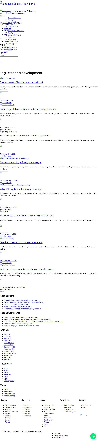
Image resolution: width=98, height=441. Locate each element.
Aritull (6, 368)
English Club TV (9, 48)
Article (6, 370)
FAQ (84, 407)
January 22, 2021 (11, 234)
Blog (5, 52)
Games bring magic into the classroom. (24, 317)
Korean (7, 418)
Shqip (6, 377)
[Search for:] (9, 16)
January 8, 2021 (19, 287)
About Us (7, 29)
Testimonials (48, 420)
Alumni (46, 422)
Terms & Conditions (61, 435)
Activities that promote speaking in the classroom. (27, 269)
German (8, 416)
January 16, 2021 (11, 261)
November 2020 (9, 349)
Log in (10, 50)
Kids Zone (7, 45)
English (6, 372)
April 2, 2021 (9, 101)
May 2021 (7, 336)
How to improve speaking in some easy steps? (24, 135)
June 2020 (7, 359)
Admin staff (12, 39)
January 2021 (8, 345)
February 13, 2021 (11, 181)
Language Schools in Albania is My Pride (24, 326)
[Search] (1, 38)
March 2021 (8, 341)
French (7, 422)
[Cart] (1, 40)
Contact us (87, 405)
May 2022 (7, 334)
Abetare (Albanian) (11, 411)
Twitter (27, 409)
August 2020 (8, 355)
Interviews (7, 374)
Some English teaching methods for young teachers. (28, 109)
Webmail (57, 433)
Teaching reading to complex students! (21, 242)
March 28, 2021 (10, 127)
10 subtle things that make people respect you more (22, 300)
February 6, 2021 (11, 207)
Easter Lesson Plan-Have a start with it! (21, 82)
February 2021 (9, 343)
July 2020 (7, 357)
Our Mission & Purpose (16, 31)
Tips (5, 379)
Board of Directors (14, 35)
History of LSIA (49, 409)
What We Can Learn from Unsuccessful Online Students (30, 319)
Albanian (8, 409)
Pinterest (27, 416)
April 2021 (7, 338)
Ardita (2, 101)
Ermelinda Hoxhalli (7, 287)
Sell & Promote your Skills (69, 406)
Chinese (8, 420)
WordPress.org (9, 396)
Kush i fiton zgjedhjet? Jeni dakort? (16, 304)
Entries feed (8, 391)
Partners (47, 424)
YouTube (27, 411)
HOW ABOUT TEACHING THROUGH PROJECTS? (26, 215)
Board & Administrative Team (49, 413)
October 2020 (8, 351)
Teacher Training (10, 41)
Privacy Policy (58, 437)
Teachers (11, 37)
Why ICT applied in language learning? (21, 189)
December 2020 (9, 347)
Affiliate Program (70, 411)
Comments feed (9, 394)
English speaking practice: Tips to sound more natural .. (24, 302)
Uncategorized (9, 381)
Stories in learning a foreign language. (20, 162)
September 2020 (10, 353)
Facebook (27, 405)
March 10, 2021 (10, 154)
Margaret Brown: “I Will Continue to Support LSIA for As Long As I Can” (36, 321)
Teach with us (13, 43)
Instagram (28, 407)
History (10, 33)
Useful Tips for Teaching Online (21, 324)
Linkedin (27, 414)
